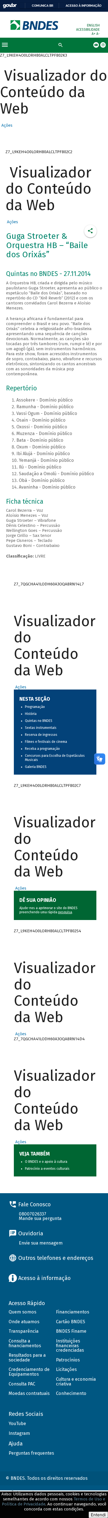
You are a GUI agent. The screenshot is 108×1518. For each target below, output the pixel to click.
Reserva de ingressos (41, 735)
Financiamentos (72, 1312)
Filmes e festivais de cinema (46, 742)
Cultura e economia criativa (76, 1382)
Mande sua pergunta (40, 1218)
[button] (6, 125)
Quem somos (22, 1312)
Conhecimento (71, 1393)
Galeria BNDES (36, 767)
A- (98, 34)
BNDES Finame (71, 1331)
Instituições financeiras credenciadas (70, 1345)
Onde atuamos (24, 1321)
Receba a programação (42, 749)
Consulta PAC (22, 1384)
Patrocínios (68, 1360)
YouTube (17, 1423)
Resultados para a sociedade (27, 1358)
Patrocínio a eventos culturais (47, 1169)
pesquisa (65, 912)
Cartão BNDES (70, 1321)
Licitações (66, 1369)
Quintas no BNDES (38, 721)
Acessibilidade (88, 30)
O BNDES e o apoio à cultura (46, 1162)
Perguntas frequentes (31, 1453)
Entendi (98, 1514)
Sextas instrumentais (40, 728)
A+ (94, 34)
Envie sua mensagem (41, 1243)
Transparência (23, 1331)
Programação (35, 707)
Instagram (19, 1433)
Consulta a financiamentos (25, 1343)
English (93, 25)
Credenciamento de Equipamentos (29, 1372)
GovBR (10, 5)
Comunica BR (42, 5)
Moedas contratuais (29, 1393)
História (31, 714)
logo (35, 25)
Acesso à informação (83, 5)
